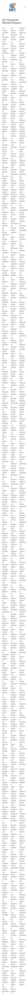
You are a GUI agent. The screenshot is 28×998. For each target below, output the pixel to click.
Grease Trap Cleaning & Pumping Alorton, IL (22, 813)
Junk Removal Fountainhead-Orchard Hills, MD (22, 209)
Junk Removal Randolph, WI (13, 274)
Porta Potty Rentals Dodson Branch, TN (5, 179)
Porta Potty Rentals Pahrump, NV (22, 830)
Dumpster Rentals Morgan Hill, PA (5, 116)
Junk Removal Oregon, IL (13, 30)
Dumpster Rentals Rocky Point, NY (22, 191)
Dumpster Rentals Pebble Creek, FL (13, 700)
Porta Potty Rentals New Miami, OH (5, 260)
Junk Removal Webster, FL (14, 854)
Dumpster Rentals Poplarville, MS (22, 437)
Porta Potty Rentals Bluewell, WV (5, 559)
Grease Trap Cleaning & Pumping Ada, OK (5, 667)
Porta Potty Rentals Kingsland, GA (14, 934)
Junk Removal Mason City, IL (4, 844)
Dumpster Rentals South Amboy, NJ (13, 527)
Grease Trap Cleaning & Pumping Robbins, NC (5, 127)
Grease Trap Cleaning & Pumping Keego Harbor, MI (5, 294)
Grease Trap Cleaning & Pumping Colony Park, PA (14, 749)
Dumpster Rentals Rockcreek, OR (22, 238)
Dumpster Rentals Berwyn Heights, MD (22, 268)
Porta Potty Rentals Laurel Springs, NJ (5, 853)
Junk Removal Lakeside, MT (22, 38)
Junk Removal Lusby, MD (5, 782)
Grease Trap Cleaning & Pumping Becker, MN (5, 863)
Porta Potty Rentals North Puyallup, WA (5, 41)
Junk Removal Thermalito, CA (5, 251)
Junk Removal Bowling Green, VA (22, 182)
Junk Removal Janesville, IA (14, 581)
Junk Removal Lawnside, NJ (13, 590)
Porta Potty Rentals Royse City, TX (5, 678)
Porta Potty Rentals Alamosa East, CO (14, 411)
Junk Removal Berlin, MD (13, 154)
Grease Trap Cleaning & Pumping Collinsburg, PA (22, 792)
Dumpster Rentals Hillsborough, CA (14, 402)
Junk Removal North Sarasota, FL (22, 248)
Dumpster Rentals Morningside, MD (14, 222)
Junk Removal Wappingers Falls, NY (5, 765)
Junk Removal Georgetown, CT (22, 682)
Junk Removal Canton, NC (14, 535)
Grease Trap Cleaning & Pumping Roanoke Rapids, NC (14, 123)
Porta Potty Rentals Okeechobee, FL (14, 965)
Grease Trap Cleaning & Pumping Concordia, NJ (14, 552)
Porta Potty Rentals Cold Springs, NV (14, 491)
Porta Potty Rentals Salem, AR (14, 320)
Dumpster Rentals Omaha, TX (22, 876)
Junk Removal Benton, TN (5, 717)
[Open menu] (25, 7)
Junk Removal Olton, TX (4, 825)
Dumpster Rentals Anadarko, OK (13, 846)
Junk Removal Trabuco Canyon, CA (22, 278)
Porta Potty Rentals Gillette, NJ (14, 266)
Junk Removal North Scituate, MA (13, 508)
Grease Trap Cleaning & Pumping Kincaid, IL (22, 894)
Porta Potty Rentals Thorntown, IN (14, 875)
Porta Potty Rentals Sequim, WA (5, 973)
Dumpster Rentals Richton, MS (22, 47)
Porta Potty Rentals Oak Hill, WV (22, 915)
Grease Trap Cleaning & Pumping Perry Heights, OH (5, 472)
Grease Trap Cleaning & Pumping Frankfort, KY (5, 875)
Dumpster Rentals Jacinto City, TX (5, 709)
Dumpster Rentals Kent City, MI (22, 772)
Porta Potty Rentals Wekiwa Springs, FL (22, 565)
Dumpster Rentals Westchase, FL (14, 738)
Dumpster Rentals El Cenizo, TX (22, 131)
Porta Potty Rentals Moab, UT (22, 982)
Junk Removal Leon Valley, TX (22, 716)
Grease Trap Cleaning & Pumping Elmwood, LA (22, 971)
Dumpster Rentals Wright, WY (14, 499)
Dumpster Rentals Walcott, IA (14, 616)
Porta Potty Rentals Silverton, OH (14, 729)
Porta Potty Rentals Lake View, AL (22, 725)
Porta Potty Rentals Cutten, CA (5, 948)
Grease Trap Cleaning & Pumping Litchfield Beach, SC (22, 736)
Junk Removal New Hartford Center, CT (5, 739)
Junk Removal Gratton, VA (22, 392)
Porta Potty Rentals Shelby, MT (5, 809)
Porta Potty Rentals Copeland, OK (14, 624)
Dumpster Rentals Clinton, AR (5, 335)
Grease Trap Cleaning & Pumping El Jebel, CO (5, 834)
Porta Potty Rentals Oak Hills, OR (5, 305)
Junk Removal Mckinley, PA (13, 990)
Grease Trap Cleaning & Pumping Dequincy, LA (5, 159)
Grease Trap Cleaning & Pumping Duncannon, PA (14, 886)
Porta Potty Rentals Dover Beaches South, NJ (14, 257)
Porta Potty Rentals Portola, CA (22, 111)
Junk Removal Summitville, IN (22, 588)
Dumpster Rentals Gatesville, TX (22, 698)
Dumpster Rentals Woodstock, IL (14, 819)
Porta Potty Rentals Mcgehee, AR (5, 107)
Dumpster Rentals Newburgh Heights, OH (14, 200)
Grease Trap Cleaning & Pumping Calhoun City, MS (14, 711)
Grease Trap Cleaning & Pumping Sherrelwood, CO (14, 170)
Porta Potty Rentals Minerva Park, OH (5, 148)
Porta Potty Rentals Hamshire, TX (14, 38)
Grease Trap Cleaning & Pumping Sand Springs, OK (14, 677)
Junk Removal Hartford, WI (4, 139)
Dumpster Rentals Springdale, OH (14, 666)
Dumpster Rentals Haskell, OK (22, 479)
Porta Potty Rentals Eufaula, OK (5, 789)
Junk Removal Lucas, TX (22, 549)
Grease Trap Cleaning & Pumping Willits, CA (14, 463)
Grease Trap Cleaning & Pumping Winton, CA (5, 371)
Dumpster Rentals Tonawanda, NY (22, 471)
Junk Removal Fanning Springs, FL (14, 599)
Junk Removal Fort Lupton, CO (5, 283)
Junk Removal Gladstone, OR (5, 343)
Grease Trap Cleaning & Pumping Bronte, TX (22, 382)
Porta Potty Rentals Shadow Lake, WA (5, 215)
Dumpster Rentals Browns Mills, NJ (13, 350)
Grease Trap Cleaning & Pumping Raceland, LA (14, 635)
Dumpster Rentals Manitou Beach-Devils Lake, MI (5, 457)
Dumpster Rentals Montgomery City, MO (22, 521)
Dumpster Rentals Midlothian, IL (5, 817)
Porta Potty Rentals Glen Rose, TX (22, 803)
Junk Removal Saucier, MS (5, 232)
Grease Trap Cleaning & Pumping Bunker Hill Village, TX (14, 792)
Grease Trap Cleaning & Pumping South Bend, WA (22, 121)
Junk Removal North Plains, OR (13, 974)
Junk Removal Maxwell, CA (4, 60)
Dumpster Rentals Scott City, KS (5, 981)
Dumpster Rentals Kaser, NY (22, 304)
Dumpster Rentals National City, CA (22, 408)
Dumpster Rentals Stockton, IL (14, 722)
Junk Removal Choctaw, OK (13, 437)
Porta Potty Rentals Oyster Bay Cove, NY (5, 422)
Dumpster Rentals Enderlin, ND (22, 446)
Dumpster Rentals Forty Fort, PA (5, 314)
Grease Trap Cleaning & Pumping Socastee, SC (14, 329)
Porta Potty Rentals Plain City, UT (22, 707)
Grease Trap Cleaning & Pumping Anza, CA (22, 923)
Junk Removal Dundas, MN (13, 943)
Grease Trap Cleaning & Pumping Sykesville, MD (14, 954)
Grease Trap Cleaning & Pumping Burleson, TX (22, 662)
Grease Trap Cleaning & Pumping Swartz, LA (5, 533)
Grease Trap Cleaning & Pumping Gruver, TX (14, 571)
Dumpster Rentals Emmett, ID (22, 755)
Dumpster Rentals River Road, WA (22, 56)
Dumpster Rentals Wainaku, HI (5, 955)
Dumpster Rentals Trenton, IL (22, 497)
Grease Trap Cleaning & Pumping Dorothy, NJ (22, 905)
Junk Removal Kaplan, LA (5, 414)
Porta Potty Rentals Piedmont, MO (22, 72)
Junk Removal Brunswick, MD (5, 922)
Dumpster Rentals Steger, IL (13, 113)
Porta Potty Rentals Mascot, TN (14, 811)
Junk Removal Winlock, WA (4, 523)
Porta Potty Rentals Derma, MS (22, 962)
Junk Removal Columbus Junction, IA (14, 83)
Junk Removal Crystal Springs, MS (5, 619)
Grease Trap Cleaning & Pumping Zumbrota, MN (5, 404)
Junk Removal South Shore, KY (4, 904)
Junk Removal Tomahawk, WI (5, 913)
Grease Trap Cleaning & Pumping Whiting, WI (14, 189)
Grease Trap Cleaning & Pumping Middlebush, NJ (14, 56)
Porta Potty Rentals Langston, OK (22, 220)
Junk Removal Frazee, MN (22, 596)
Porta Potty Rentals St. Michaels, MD (14, 646)
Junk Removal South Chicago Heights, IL (14, 690)
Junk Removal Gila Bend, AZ (5, 597)
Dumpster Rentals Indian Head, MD (13, 803)
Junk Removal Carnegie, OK (22, 103)
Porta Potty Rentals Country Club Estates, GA (5, 433)
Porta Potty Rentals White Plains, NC (22, 943)
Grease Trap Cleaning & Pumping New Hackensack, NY (22, 459)
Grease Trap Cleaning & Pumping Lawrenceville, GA (14, 864)
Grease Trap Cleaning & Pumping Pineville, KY (22, 488)
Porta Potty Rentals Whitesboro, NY (14, 608)
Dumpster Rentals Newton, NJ (22, 30)
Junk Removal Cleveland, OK (14, 384)
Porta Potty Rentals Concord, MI (5, 170)
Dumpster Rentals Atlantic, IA (14, 542)
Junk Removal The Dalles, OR (5, 31)
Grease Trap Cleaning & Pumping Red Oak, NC (5, 96)
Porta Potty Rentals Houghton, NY (5, 514)
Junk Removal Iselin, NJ (4, 731)
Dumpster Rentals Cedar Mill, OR (5, 381)
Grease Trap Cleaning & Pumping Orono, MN (22, 605)
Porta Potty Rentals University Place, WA (5, 568)
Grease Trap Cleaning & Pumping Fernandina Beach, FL (5, 190)
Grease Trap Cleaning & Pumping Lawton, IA (22, 530)
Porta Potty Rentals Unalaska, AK (22, 199)
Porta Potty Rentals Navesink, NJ (5, 657)
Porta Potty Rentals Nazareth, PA (14, 296)
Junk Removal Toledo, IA (22, 643)
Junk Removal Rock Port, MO (13, 916)
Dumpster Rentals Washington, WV (22, 541)
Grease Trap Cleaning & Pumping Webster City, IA (14, 103)
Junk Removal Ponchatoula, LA (22, 296)
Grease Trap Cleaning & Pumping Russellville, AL (22, 576)
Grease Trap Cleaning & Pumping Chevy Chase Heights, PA (22, 849)
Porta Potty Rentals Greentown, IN (22, 651)
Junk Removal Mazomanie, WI (22, 505)
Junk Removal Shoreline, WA (5, 224)
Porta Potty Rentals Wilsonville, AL (22, 615)
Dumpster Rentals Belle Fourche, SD (13, 212)
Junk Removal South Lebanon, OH (4, 241)
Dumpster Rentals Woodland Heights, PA (22, 399)
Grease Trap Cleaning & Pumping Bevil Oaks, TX (22, 323)
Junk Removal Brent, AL (4, 724)
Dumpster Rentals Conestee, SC (5, 550)
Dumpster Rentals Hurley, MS (22, 861)
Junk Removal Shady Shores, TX (22, 884)
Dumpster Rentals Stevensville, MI (22, 287)
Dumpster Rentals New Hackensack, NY (5, 964)
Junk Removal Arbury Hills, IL (21, 372)
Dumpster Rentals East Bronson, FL (14, 312)
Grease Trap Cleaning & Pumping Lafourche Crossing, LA (14, 362)
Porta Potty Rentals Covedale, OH (5, 774)
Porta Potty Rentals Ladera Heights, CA (5, 647)
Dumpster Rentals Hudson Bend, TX (5, 886)
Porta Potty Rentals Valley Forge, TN (22, 150)
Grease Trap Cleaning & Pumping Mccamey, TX (5, 799)
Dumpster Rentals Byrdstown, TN (14, 828)
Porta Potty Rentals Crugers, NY (22, 823)
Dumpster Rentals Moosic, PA (22, 430)
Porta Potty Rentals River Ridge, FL (14, 837)
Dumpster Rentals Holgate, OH (13, 375)
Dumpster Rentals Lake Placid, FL (14, 473)
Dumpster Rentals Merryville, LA (22, 673)
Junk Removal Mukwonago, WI (5, 485)
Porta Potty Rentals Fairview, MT (22, 312)
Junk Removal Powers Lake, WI (4, 700)
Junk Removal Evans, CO (13, 46)
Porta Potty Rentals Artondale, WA (5, 352)
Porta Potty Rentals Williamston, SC (5, 51)
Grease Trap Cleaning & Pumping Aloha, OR (5, 629)
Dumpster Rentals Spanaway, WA (22, 781)
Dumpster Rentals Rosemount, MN (22, 173)
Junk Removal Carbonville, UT (22, 334)
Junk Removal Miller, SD (4, 748)
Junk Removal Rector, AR (14, 160)
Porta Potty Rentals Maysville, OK (14, 92)
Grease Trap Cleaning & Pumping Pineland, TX (5, 689)
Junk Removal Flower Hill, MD (14, 428)
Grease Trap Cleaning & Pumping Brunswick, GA (5, 204)
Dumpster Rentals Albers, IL (13, 982)
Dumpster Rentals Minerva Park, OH (22, 363)
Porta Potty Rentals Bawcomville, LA (14, 482)
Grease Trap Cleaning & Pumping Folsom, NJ (5, 445)
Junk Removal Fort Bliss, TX (22, 868)
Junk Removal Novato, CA (22, 513)
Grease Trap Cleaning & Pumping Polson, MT (22, 953)
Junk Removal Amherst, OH (21, 556)
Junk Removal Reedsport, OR (14, 898)
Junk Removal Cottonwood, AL (22, 747)
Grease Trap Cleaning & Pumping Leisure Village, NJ (5, 585)
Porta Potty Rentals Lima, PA (14, 304)
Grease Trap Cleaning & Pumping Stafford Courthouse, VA (14, 777)
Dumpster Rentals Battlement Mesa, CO (5, 505)
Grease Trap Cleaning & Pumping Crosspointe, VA (5, 608)
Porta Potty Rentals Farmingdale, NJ (22, 229)
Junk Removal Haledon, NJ (4, 931)
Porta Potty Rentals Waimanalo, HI (22, 934)
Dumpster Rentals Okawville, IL (13, 231)
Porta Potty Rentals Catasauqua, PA (22, 81)
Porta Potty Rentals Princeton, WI (14, 907)
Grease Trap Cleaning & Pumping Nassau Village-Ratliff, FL (14, 450)
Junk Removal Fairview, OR (4, 361)
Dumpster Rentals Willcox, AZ (22, 838)
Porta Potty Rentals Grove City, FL (14, 419)
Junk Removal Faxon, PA (22, 356)
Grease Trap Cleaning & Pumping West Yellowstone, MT (14, 243)
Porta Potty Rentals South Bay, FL (5, 78)
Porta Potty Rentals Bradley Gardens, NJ (22, 140)
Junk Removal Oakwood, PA (5, 756)
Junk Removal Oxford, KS (13, 181)
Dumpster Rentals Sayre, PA (5, 576)
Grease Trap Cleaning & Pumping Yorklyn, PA (22, 634)
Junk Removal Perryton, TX (13, 518)
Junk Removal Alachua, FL (22, 64)
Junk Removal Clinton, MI (22, 690)
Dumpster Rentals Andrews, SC (13, 393)
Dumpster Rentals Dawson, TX (5, 86)
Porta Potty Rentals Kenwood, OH (22, 624)
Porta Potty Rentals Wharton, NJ (5, 895)
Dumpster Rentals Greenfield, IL (5, 69)
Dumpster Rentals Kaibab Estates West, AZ (13, 656)
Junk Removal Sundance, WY (14, 341)
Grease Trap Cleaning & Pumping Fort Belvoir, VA (5, 325)
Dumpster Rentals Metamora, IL (22, 763)
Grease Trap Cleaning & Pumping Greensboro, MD (5, 271)
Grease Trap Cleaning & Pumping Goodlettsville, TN (22, 92)
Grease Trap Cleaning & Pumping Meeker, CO (5, 391)
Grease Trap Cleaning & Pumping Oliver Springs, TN (14, 763)
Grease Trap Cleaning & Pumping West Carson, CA (22, 419)
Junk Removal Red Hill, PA (14, 562)
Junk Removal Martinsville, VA (5, 990)
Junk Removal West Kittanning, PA (14, 144)
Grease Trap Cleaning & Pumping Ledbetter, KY (22, 161)
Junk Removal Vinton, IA (4, 542)
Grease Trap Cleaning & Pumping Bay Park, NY (14, 285)
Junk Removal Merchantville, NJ (14, 925)
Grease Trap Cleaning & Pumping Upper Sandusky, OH (14, 70)
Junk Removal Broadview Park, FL (5, 940)
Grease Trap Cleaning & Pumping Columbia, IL (22, 345)
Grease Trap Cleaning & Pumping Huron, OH (5, 495)
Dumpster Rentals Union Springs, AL (22, 258)
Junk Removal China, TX (4, 638)
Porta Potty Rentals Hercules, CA (14, 134)
